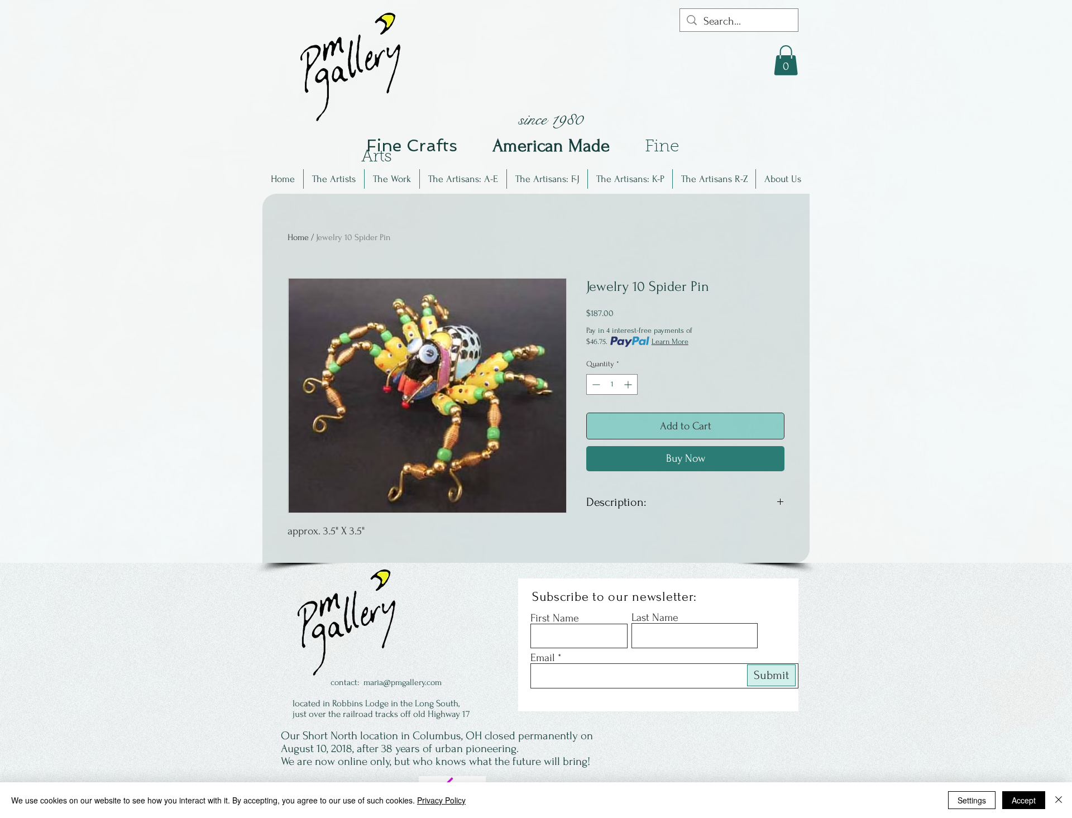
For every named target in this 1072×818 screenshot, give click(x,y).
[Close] (1058, 800)
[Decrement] (595, 384)
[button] (334, 179)
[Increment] (629, 384)
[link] (785, 60)
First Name (554, 618)
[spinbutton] (612, 384)
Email (542, 657)
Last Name (654, 617)
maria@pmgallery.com (402, 682)
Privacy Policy (441, 800)
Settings (972, 800)
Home (298, 237)
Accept (1024, 800)
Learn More (670, 341)
